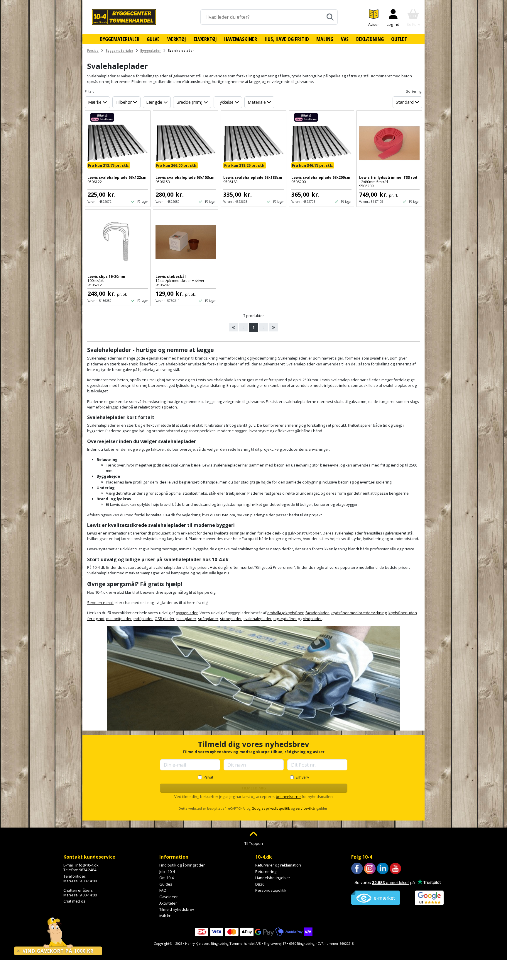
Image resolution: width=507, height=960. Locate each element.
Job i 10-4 (167, 871)
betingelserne (288, 796)
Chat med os (74, 901)
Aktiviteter (168, 903)
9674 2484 (87, 869)
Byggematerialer (119, 38)
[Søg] (330, 17)
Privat (208, 777)
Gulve (153, 38)
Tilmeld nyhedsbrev (176, 909)
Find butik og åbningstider (182, 865)
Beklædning (370, 38)
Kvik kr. (165, 915)
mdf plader (143, 618)
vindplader (312, 618)
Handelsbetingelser (272, 877)
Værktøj (176, 38)
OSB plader (165, 618)
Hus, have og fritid (287, 38)
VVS (345, 38)
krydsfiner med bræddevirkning (359, 612)
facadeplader (317, 612)
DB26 (259, 884)
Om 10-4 (166, 877)
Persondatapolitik (270, 890)
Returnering (265, 871)
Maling (324, 38)
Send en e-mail (100, 602)
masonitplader (119, 618)
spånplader (208, 618)
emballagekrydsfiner (285, 612)
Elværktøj (205, 38)
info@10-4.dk (87, 865)
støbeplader (231, 618)
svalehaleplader (258, 618)
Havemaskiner (240, 38)
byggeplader (187, 612)
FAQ (162, 890)
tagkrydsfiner (285, 618)
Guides (165, 884)
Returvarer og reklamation (278, 865)
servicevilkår (306, 808)
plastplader (186, 618)
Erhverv (302, 777)
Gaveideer (168, 896)
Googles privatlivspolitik (270, 808)
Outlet (399, 38)
